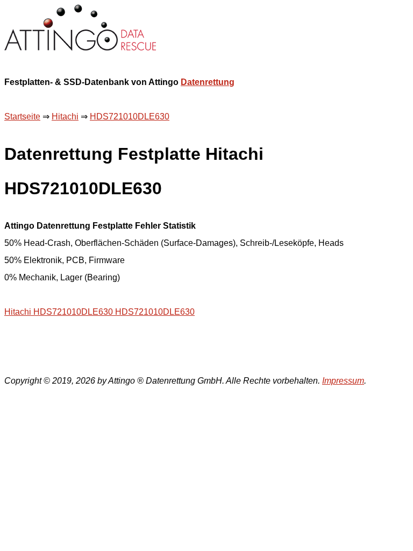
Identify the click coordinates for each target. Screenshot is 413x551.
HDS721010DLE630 (129, 116)
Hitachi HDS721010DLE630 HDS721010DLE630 (99, 311)
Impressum (343, 380)
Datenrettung (207, 82)
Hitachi (65, 116)
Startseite (22, 116)
